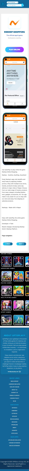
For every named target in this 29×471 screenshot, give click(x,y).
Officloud (14, 433)
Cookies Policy (14, 398)
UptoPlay (14, 413)
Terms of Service (14, 395)
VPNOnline (14, 424)
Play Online (14, 50)
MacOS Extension (14, 445)
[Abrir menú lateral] (2, 4)
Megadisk (14, 422)
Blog (14, 401)
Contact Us (14, 392)
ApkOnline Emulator (14, 440)
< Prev (7, 244)
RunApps (14, 430)
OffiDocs (14, 407)
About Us (14, 389)
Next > (21, 244)
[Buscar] (22, 4)
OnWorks (14, 410)
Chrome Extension (14, 443)
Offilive (14, 416)
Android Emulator (14, 384)
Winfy (14, 427)
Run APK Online (14, 387)
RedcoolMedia (14, 419)
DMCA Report (14, 381)
